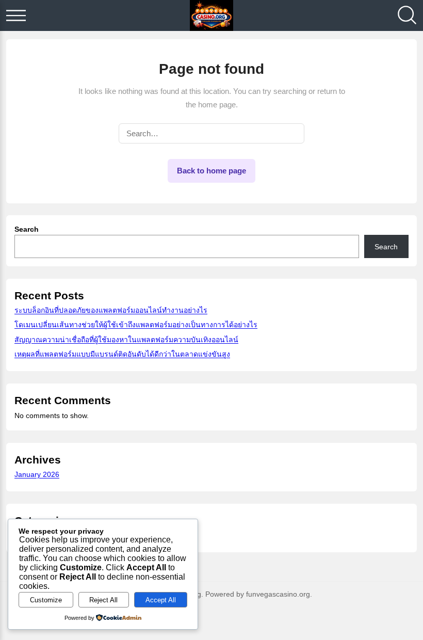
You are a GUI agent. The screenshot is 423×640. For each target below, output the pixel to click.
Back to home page (211, 170)
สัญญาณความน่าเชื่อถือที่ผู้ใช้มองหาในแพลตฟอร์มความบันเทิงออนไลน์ (126, 339)
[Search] (407, 15)
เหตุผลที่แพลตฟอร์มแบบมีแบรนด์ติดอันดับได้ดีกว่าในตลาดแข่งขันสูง (122, 354)
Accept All (160, 600)
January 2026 (36, 474)
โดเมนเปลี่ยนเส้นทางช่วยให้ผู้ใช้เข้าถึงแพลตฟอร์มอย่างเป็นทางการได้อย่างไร (135, 325)
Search (26, 229)
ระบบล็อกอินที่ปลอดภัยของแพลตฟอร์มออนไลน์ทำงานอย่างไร (110, 310)
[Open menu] (16, 15)
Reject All (103, 600)
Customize (46, 600)
